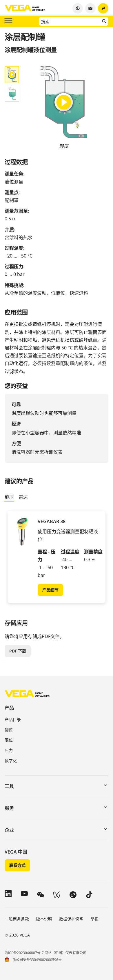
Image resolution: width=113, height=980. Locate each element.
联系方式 (17, 865)
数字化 (11, 760)
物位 (9, 729)
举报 (94, 919)
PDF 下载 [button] (17, 651)
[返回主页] (27, 693)
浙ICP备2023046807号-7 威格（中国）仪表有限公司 (45, 952)
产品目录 (13, 719)
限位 (9, 740)
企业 (9, 830)
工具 (9, 786)
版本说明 (44, 919)
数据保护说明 (71, 919)
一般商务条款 (17, 919)
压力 (9, 750)
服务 (9, 808)
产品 (9, 708)
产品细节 (50, 590)
